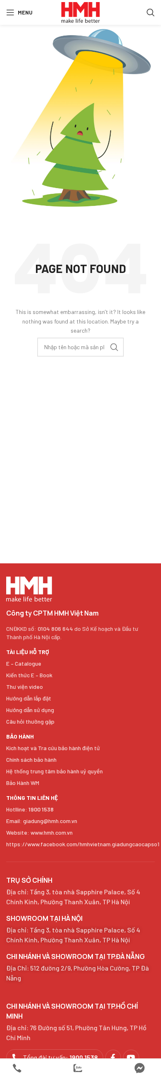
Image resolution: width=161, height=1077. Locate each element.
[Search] (150, 12)
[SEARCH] (114, 347)
